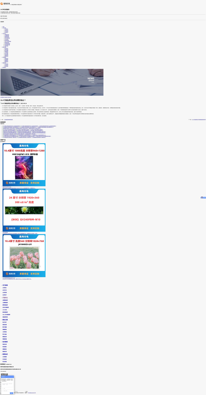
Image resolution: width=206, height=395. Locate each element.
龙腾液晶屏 (7, 34)
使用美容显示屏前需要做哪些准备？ (39, 132)
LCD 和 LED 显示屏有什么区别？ (36, 129)
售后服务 (6, 59)
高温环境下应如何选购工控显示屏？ (39, 131)
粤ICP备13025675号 (32, 392)
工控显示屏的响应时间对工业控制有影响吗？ (47, 126)
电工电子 (6, 48)
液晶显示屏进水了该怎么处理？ (34, 128)
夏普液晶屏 (7, 36)
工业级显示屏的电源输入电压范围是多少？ (45, 127)
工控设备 (6, 52)
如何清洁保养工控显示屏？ (30, 133)
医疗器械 (6, 50)
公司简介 (5, 287)
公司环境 (6, 31)
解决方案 (4, 47)
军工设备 (6, 53)
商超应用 (5, 336)
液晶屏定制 (7, 42)
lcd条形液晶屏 (7, 43)
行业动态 (6, 65)
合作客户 (6, 32)
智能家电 (6, 51)
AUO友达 (6, 39)
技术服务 (4, 57)
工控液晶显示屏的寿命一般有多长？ (39, 137)
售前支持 (6, 58)
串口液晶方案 (7, 44)
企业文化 (6, 30)
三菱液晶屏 (7, 35)
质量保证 (6, 60)
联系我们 (4, 67)
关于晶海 (4, 27)
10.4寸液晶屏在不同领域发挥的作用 (199, 119)
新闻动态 (4, 62)
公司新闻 (2, 97)
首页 (3, 26)
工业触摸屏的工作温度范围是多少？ (39, 135)
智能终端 (6, 56)
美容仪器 (6, 49)
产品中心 (4, 33)
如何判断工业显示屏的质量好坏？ (36, 130)
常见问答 (6, 66)
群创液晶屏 (7, 40)
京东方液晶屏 (7, 38)
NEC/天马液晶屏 (8, 41)
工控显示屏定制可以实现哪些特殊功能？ (43, 136)
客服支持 (6, 61)
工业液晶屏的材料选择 (8, 119)
